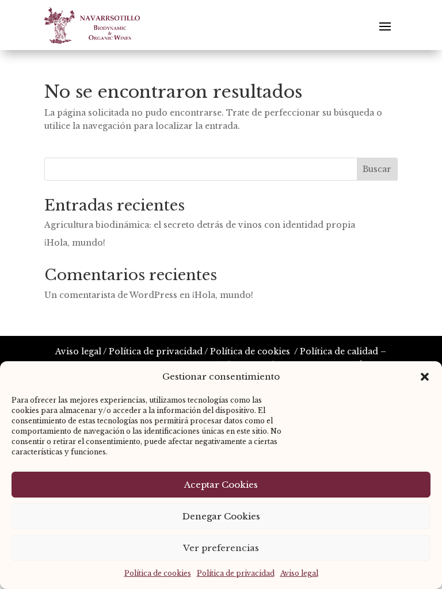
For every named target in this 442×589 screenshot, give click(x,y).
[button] (424, 377)
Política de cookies (157, 573)
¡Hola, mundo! (74, 243)
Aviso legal (299, 573)
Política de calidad (339, 351)
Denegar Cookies (221, 516)
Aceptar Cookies (221, 484)
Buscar (377, 169)
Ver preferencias (221, 547)
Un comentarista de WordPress (110, 295)
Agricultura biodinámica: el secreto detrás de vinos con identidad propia (199, 225)
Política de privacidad (236, 573)
